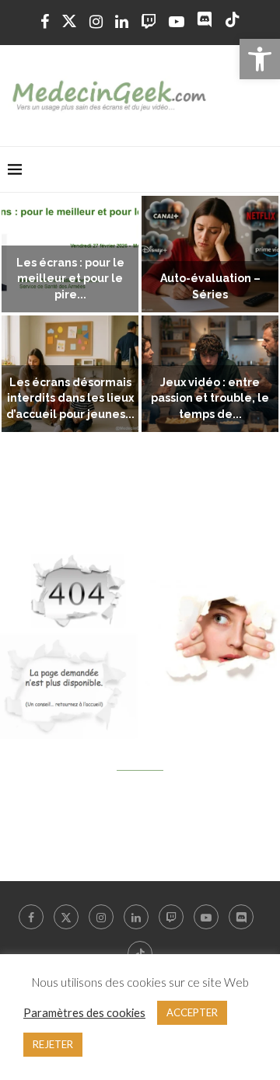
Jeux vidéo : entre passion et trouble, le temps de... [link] (210, 398)
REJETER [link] (53, 1044)
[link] (260, 59)
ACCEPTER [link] (192, 1012)
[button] (21, 314)
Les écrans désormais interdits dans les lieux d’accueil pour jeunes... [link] (70, 398)
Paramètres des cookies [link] (84, 1012)
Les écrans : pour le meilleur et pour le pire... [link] (70, 278)
